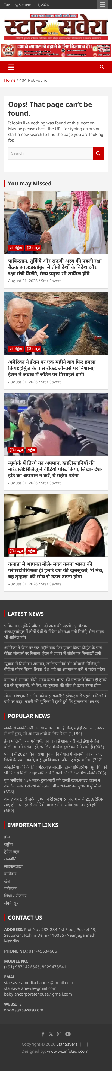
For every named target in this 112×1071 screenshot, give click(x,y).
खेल (7, 881)
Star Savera (51, 280)
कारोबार (10, 873)
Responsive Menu (102, 4)
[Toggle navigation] (11, 67)
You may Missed (30, 183)
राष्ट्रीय (31, 450)
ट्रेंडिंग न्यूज (33, 247)
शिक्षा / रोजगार (15, 895)
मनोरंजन (10, 888)
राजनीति (10, 859)
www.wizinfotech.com (67, 1051)
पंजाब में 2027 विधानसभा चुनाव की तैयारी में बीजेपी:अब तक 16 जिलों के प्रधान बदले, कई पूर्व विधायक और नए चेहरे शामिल (53, 756)
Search (98, 153)
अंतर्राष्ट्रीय (16, 247)
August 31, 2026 (23, 280)
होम (7, 836)
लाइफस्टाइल (13, 866)
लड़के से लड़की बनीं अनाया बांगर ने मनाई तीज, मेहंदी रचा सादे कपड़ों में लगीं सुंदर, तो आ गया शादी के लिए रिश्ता (55, 730)
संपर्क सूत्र (11, 903)
